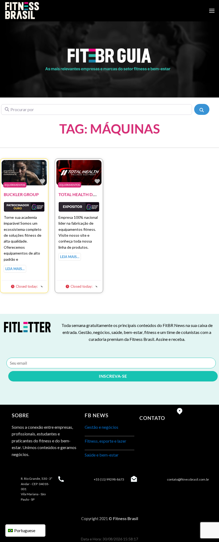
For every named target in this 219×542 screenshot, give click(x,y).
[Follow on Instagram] (26, 467)
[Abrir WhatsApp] (206, 528)
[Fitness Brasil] (30, 10)
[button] (26, 286)
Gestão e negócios (101, 427)
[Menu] (212, 10)
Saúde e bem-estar (102, 454)
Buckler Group (21, 194)
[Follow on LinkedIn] (36, 467)
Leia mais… (15, 269)
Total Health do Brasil (84, 194)
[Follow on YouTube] (45, 467)
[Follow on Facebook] (16, 467)
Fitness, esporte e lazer (105, 440)
